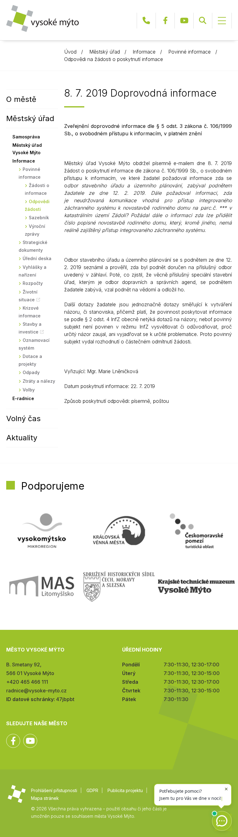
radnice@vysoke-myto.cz (36, 690)
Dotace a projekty (30, 360)
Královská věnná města (118, 530)
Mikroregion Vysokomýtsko (41, 530)
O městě (21, 99)
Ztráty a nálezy (39, 381)
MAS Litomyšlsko (41, 586)
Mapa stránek (45, 798)
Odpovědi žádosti (37, 205)
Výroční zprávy (35, 230)
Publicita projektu (125, 790)
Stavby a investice (30, 327)
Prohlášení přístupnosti (54, 790)
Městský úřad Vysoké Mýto (27, 148)
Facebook (165, 20)
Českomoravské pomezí (196, 530)
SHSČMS (118, 586)
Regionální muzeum (196, 586)
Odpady (31, 372)
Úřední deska (37, 258)
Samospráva (26, 136)
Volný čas (23, 418)
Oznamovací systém (34, 344)
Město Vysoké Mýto (42, 18)
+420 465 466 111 (146, 20)
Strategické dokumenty (33, 246)
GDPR (92, 790)
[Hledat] (202, 20)
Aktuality (21, 437)
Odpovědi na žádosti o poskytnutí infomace (113, 59)
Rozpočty (33, 283)
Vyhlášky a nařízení (32, 270)
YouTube (184, 20)
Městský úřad (104, 52)
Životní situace (28, 295)
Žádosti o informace (37, 189)
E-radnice (23, 398)
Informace (144, 52)
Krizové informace (30, 311)
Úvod (70, 52)
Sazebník (39, 217)
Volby (29, 389)
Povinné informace (189, 52)
